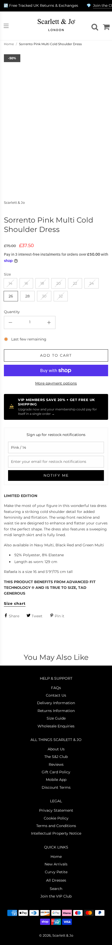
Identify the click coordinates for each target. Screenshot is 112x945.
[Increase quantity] (49, 322)
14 (10, 283)
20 (58, 283)
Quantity (12, 311)
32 (61, 296)
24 (91, 283)
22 (75, 283)
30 (44, 296)
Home (9, 44)
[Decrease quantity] (10, 322)
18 (42, 283)
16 (26, 283)
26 (11, 296)
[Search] (94, 26)
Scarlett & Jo (14, 203)
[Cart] (105, 26)
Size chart (15, 603)
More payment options (56, 383)
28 (27, 296)
